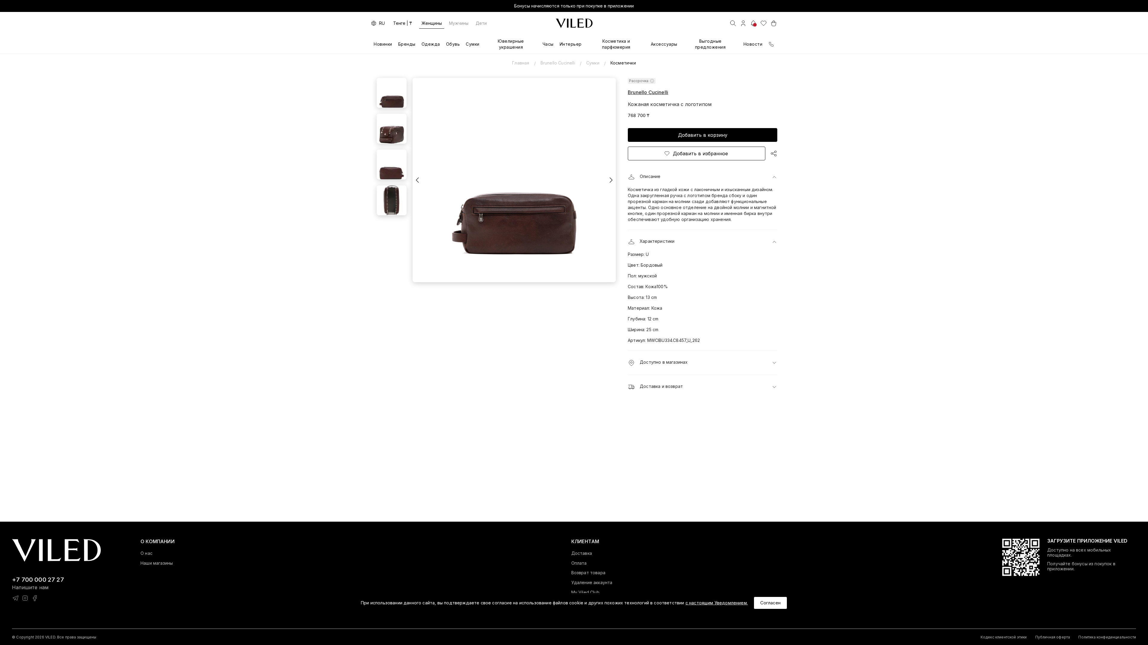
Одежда (431, 44)
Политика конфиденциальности (1107, 637)
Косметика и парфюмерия (616, 44)
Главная (520, 62)
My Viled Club (585, 592)
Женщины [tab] (432, 23)
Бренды (407, 44)
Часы (548, 44)
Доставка (581, 553)
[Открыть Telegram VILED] (15, 598)
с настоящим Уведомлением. (717, 602)
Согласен (770, 603)
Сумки (473, 44)
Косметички (623, 62)
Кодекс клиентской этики (1004, 637)
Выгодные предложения (710, 44)
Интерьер (571, 44)
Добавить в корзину (702, 135)
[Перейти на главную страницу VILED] (56, 550)
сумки (592, 62)
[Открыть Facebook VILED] (34, 598)
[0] (763, 23)
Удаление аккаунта (592, 582)
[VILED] (574, 23)
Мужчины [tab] (458, 23)
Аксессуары (664, 44)
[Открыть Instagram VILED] (25, 598)
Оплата (579, 563)
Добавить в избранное (700, 153)
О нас (146, 553)
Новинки (383, 44)
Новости (753, 44)
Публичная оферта (1052, 637)
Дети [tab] (481, 23)
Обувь (453, 44)
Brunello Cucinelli (558, 62)
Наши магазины (157, 563)
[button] (702, 177)
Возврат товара (588, 572)
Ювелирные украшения (511, 44)
